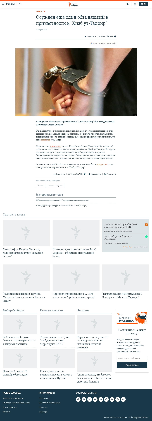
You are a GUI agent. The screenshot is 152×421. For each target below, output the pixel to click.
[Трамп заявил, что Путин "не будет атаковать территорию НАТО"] (57, 324)
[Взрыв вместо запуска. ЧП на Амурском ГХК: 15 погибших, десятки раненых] (94, 324)
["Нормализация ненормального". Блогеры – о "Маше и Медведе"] (125, 277)
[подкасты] (135, 4)
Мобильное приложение (13, 398)
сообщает (45, 140)
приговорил (55, 146)
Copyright (43, 412)
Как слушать (44, 398)
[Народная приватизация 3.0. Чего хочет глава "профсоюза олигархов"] (76, 277)
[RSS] (112, 399)
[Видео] (127, 4)
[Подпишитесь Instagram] (106, 399)
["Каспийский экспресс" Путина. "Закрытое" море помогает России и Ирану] (26, 277)
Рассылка (43, 407)
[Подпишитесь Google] (78, 399)
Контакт (6, 412)
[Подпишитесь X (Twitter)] (89, 399)
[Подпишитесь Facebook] (84, 399)
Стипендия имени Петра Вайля (16, 403)
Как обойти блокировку (49, 403)
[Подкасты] (117, 399)
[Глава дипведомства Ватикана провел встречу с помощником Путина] (57, 358)
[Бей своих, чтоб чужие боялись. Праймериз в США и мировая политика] (20, 324)
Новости (40, 12)
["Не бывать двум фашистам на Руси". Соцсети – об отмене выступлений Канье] (76, 233)
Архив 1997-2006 (10, 407)
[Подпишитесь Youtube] (95, 399)
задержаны (101, 164)
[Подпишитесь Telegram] (101, 399)
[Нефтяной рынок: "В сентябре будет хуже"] (20, 358)
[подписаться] (123, 399)
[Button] (90, 36)
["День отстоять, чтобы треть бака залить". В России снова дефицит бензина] (94, 362)
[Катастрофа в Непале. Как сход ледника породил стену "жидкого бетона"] (26, 233)
